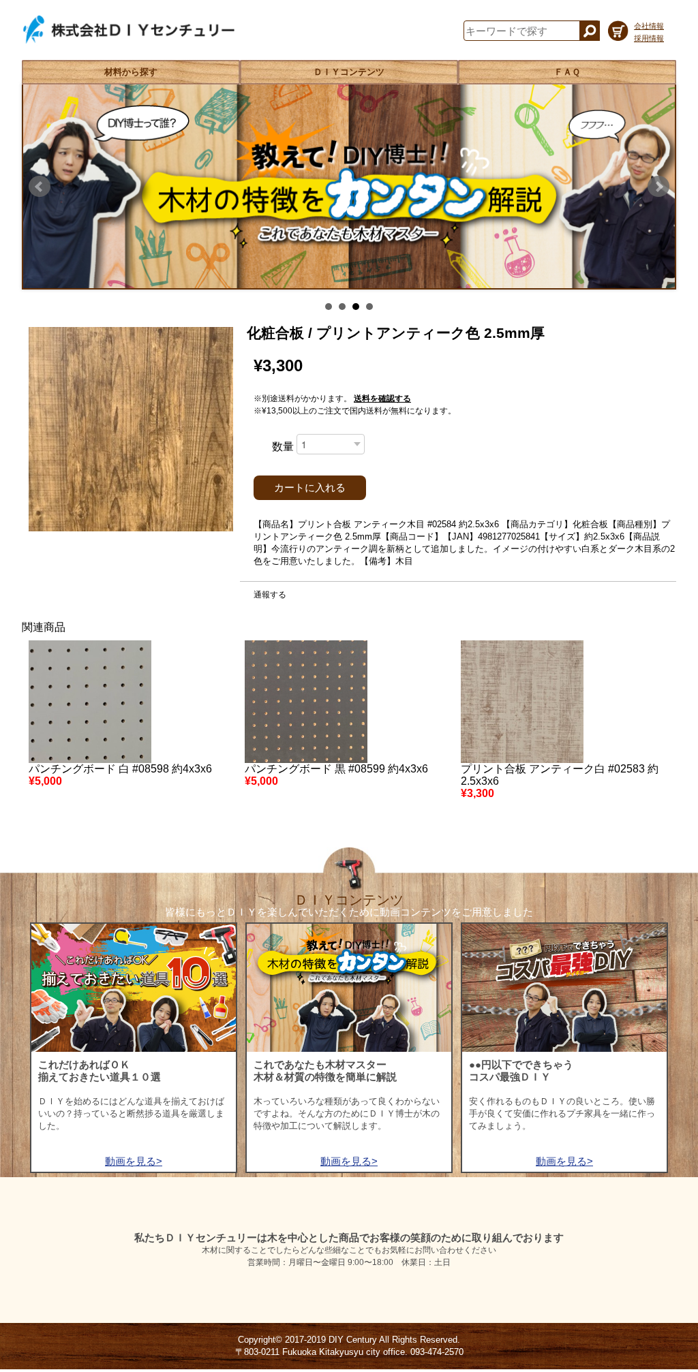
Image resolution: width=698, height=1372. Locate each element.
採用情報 (649, 38)
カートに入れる (310, 487)
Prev (39, 187)
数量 (283, 446)
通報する (270, 594)
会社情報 (649, 26)
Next (658, 187)
